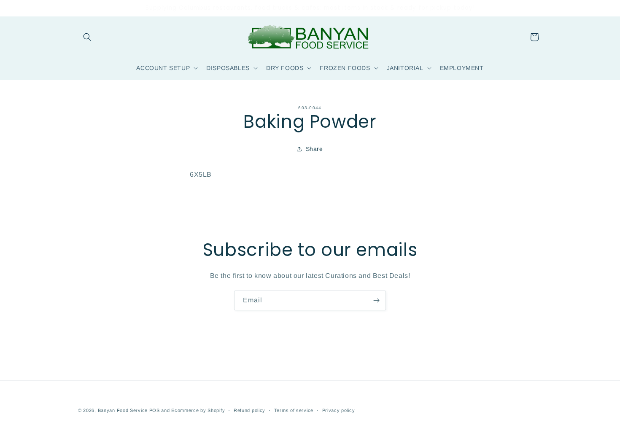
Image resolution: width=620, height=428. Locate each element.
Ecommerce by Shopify (198, 410)
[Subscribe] (376, 300)
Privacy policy (338, 410)
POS (154, 410)
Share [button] (314, 148)
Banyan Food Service (123, 410)
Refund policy (249, 410)
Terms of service (293, 410)
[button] (87, 37)
